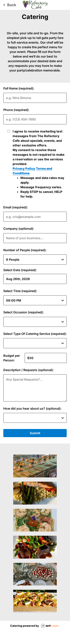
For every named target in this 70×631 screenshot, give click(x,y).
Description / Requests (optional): (28, 370)
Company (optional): (18, 228)
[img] (35, 466)
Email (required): (15, 207)
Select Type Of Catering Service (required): (35, 334)
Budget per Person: (11, 358)
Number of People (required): (24, 250)
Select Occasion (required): (23, 312)
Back (9, 5)
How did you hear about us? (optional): (32, 408)
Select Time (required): (20, 291)
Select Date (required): (20, 270)
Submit (35, 433)
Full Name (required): (18, 88)
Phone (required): (16, 110)
